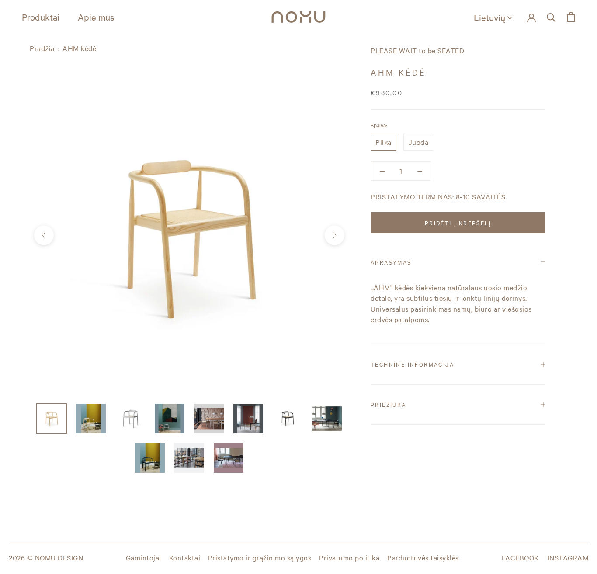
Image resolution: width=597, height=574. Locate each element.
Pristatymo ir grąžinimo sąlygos (260, 557)
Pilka (383, 142)
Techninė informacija (412, 364)
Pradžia (42, 48)
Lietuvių (489, 17)
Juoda (418, 142)
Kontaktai (185, 557)
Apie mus (96, 17)
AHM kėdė (79, 48)
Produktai (40, 17)
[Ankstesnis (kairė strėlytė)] (44, 235)
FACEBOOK (520, 557)
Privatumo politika (349, 557)
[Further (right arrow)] (334, 235)
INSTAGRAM (568, 557)
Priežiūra (388, 404)
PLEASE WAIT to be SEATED (417, 50)
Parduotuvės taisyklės (423, 557)
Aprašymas (391, 262)
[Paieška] (551, 16)
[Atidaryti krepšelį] (571, 17)
